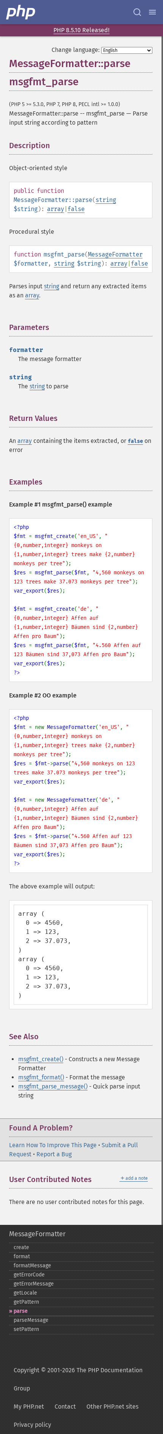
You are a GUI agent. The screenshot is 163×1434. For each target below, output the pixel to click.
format (22, 1256)
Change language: (76, 49)
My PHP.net (29, 1406)
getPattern (26, 1302)
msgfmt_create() (40, 1059)
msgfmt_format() (41, 1077)
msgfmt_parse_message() (53, 1086)
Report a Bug (54, 1154)
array (55, 209)
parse (21, 1311)
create (21, 1247)
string (106, 199)
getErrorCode (29, 1274)
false (76, 209)
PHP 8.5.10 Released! (81, 30)
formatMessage (32, 1265)
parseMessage (31, 1320)
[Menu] (152, 12)
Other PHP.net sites (112, 1406)
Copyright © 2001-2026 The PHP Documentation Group (78, 1379)
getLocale (25, 1293)
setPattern (26, 1329)
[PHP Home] (21, 12)
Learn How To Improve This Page (53, 1145)
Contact (65, 1406)
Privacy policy (32, 1424)
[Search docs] (137, 12)
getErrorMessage (34, 1284)
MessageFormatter (115, 254)
